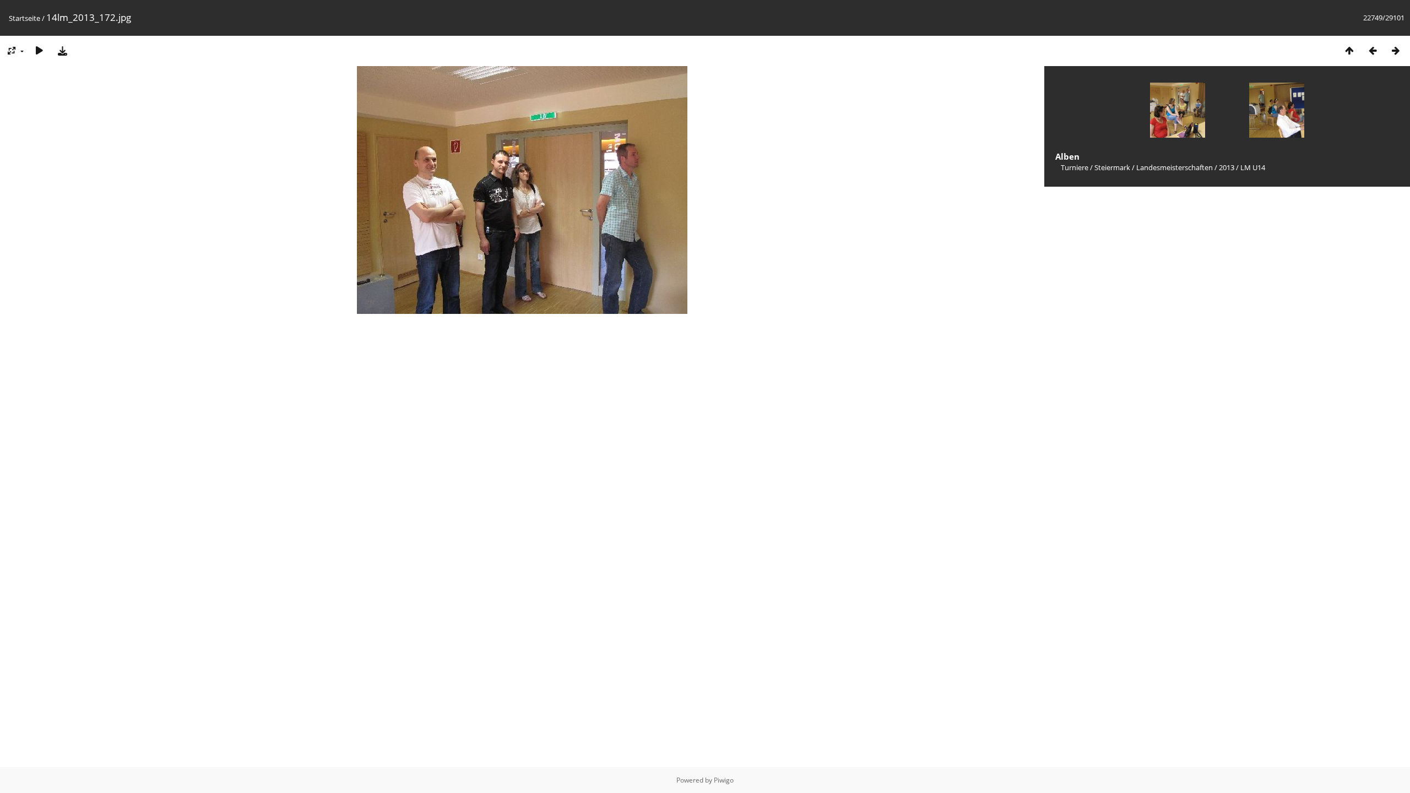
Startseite (24, 18)
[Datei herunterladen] (62, 50)
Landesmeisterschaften (1174, 167)
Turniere (1074, 167)
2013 (1226, 167)
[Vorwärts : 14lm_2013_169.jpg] (1395, 50)
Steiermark (1112, 167)
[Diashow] (39, 50)
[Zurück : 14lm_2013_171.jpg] (1372, 50)
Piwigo (724, 780)
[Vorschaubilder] (1349, 50)
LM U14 (1252, 167)
